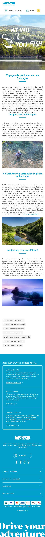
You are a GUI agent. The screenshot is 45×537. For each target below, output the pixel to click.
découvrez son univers (31, 214)
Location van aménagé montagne (14, 328)
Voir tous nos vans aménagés (13, 345)
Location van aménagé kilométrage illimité (17, 337)
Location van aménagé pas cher (13, 320)
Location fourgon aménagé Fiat (13, 341)
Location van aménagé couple (13, 333)
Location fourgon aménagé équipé (14, 324)
